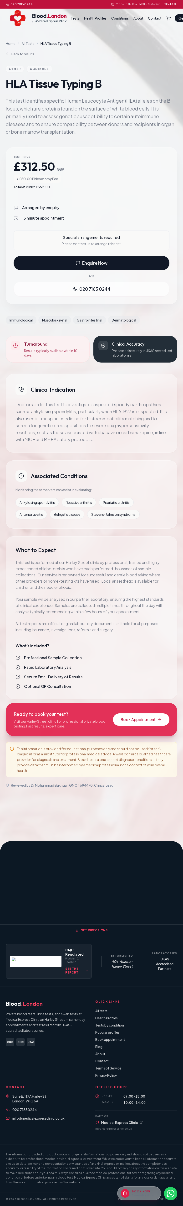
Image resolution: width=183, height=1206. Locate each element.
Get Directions (94, 930)
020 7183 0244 (21, 4)
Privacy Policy (106, 1075)
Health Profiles (95, 18)
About (138, 18)
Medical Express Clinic (119, 1122)
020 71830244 (24, 1109)
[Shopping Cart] (168, 18)
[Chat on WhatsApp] (170, 1193)
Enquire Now (94, 263)
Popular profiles (107, 1032)
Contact (154, 18)
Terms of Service (108, 1068)
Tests (75, 18)
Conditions (120, 18)
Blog (98, 1046)
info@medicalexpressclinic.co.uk (38, 1118)
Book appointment (110, 1039)
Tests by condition (109, 1025)
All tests (101, 1011)
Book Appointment (138, 719)
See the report (71, 970)
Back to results (22, 54)
